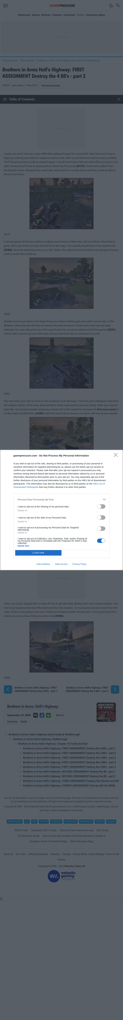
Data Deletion (43, 564)
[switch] (101, 506)
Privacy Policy (79, 564)
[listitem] (61, 499)
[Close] (117, 456)
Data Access (61, 564)
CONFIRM (38, 553)
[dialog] (61, 510)
